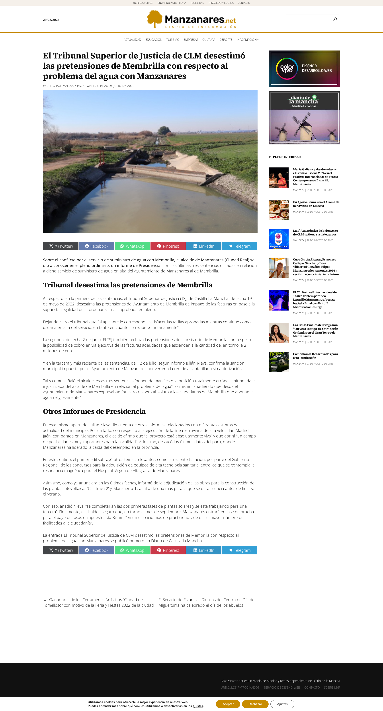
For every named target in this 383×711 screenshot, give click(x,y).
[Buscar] (335, 19)
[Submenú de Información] (258, 39)
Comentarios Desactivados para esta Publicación (315, 356)
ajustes (198, 706)
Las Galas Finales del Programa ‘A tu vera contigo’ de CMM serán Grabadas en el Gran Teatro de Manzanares (315, 330)
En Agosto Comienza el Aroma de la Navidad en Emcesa (316, 204)
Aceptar (228, 704)
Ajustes (282, 704)
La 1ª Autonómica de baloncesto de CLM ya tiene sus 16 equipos (315, 233)
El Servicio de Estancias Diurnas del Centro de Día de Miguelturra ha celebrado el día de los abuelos (206, 602)
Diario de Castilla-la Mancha (176, 540)
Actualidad (91, 86)
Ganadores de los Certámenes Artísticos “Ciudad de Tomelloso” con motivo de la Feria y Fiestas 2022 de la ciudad (98, 602)
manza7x (69, 86)
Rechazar (255, 704)
